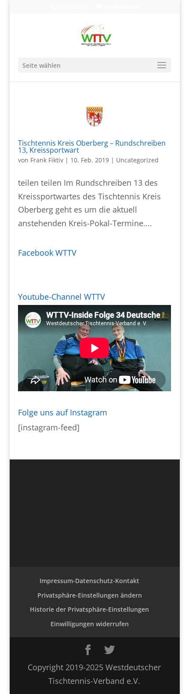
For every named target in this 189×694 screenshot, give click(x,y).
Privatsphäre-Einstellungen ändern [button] (89, 595)
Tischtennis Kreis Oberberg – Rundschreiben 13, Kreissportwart (92, 146)
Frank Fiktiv (46, 160)
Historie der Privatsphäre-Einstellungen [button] (89, 609)
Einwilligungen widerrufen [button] (90, 624)
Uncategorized (137, 160)
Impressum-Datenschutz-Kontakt (89, 580)
